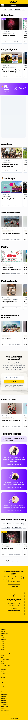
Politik (2, 637)
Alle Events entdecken (13, 561)
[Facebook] (15, 88)
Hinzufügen (15, 586)
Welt (2, 635)
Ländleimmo (4, 698)
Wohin (2, 663)
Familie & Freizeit (17, 527)
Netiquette (3, 686)
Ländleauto (3, 696)
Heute (5, 9)
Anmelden (14, 381)
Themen (3, 649)
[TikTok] (25, 88)
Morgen (10, 9)
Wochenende (17, 9)
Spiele (2, 671)
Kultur (2, 643)
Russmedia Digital (5, 712)
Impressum (3, 682)
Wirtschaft (3, 639)
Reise (2, 661)
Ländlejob (3, 700)
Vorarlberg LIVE (5, 633)
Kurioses (3, 647)
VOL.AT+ (3, 631)
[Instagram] (20, 88)
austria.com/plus (5, 710)
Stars (2, 645)
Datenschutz (4, 688)
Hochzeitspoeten (5, 704)
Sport (2, 641)
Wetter (2, 655)
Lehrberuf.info (4, 706)
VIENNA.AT (4, 708)
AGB (2, 684)
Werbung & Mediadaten (6, 680)
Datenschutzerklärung (10, 386)
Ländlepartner (4, 702)
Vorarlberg (3, 629)
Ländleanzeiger (5, 694)
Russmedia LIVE (5, 714)
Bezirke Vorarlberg (5, 665)
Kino (2, 657)
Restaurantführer (5, 659)
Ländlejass (3, 673)
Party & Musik (7, 527)
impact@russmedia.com (14, 610)
